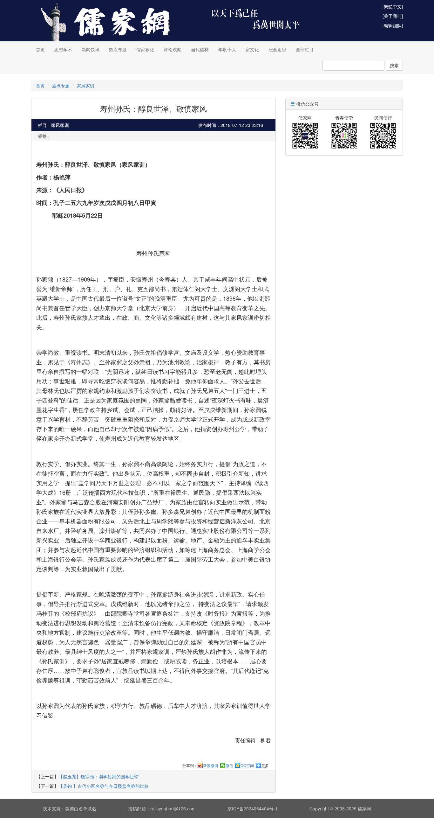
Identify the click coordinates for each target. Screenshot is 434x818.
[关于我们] (393, 16)
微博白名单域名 (80, 808)
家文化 (252, 49)
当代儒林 (200, 49)
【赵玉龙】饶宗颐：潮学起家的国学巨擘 (98, 776)
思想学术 (63, 49)
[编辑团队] (393, 25)
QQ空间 (247, 765)
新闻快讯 (90, 49)
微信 (229, 765)
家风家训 (85, 85)
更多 (265, 765)
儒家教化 (145, 49)
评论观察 (172, 49)
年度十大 (227, 49)
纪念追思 (277, 49)
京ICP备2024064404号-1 (252, 808)
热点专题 (118, 49)
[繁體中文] (393, 6)
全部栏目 (305, 49)
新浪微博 (210, 765)
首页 (40, 49)
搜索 (394, 65)
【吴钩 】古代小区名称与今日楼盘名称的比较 (103, 786)
